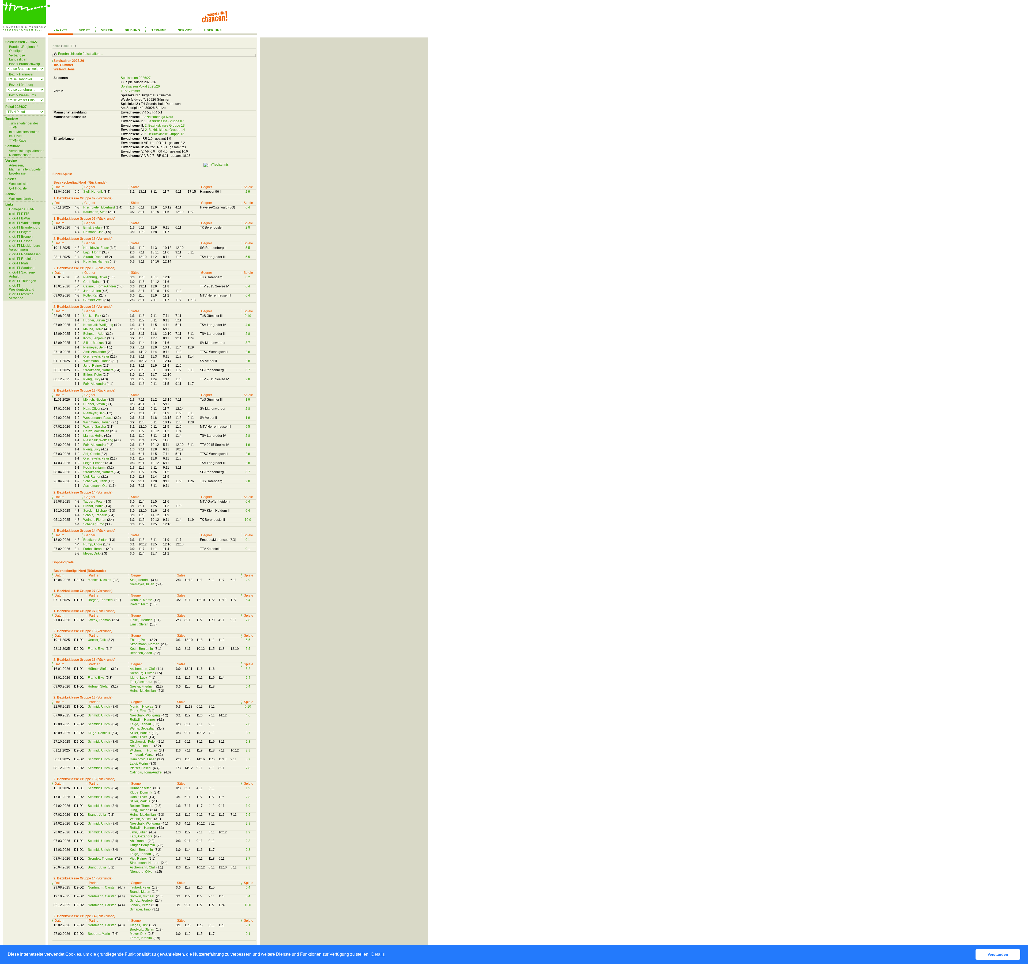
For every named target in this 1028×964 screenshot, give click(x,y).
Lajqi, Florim (92, 252)
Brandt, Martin (93, 506)
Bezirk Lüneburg (21, 85)
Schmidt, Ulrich (99, 706)
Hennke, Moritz (141, 600)
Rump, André (93, 544)
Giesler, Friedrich (142, 686)
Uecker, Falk (92, 316)
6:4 (247, 207)
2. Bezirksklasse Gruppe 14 (165, 130)
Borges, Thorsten (101, 600)
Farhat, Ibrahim (94, 549)
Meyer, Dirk (91, 553)
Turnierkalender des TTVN (24, 125)
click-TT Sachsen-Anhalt (22, 274)
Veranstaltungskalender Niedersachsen (26, 153)
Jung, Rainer (93, 365)
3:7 (247, 343)
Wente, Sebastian (143, 728)
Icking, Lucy (92, 379)
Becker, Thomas (142, 806)
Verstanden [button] (998, 954)
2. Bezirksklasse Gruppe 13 (165, 125)
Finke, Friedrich (141, 620)
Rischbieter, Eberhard (99, 207)
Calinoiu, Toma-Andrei (100, 286)
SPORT (84, 30)
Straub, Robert (94, 257)
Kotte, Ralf (91, 295)
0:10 (248, 316)
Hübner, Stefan (94, 320)
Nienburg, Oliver (95, 277)
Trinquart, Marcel (142, 755)
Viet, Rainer (92, 477)
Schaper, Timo (94, 524)
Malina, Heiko (93, 329)
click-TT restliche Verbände (21, 296)
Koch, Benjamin (95, 338)
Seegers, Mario (99, 934)
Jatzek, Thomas (99, 620)
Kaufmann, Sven (95, 212)
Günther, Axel (93, 300)
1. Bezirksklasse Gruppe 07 (164, 121)
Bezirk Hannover (21, 74)
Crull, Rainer (93, 282)
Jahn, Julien (92, 291)
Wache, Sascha (95, 426)
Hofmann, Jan (93, 232)
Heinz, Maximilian (96, 431)
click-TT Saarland (22, 268)
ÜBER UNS (213, 30)
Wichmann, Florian (97, 361)
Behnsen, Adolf (94, 334)
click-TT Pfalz (18, 263)
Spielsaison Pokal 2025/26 (140, 86)
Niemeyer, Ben (94, 347)
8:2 (247, 277)
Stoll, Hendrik (93, 191)
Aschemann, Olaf (96, 486)
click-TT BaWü (19, 218)
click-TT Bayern (20, 232)
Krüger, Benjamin (143, 845)
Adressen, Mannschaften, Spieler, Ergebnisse (25, 169)
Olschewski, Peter (96, 356)
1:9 (247, 399)
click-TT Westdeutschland (21, 287)
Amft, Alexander (95, 352)
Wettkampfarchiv (21, 199)
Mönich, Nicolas (95, 399)
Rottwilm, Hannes (96, 261)
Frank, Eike (96, 649)
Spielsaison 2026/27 (136, 78)
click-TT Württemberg (24, 223)
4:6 (247, 325)
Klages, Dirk (139, 925)
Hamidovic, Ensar (96, 248)
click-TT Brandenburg (24, 227)
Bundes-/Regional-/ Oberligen (23, 49)
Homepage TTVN (22, 209)
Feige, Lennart (94, 463)
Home (56, 45)
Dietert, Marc (139, 604)
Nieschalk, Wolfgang (98, 325)
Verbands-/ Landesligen (18, 57)
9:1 (247, 540)
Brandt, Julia (97, 815)
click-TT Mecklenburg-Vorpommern (25, 248)
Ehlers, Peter (93, 375)
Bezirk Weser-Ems (22, 95)
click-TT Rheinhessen (25, 254)
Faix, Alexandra (95, 384)
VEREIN (107, 30)
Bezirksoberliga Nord (157, 117)
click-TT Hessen (20, 241)
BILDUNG (132, 30)
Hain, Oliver (92, 409)
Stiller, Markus (93, 343)
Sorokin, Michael (95, 511)
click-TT (60, 30)
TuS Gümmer (130, 91)
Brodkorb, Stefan (95, 540)
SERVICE (185, 30)
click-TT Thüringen (22, 281)
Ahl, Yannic (91, 454)
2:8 (247, 227)
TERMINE (159, 30)
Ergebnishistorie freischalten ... (80, 54)
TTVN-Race (17, 140)
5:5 (247, 248)
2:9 (247, 191)
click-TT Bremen (21, 236)
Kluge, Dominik (99, 733)
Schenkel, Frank (95, 481)
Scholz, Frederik (95, 515)
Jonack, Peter (140, 905)
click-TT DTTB (19, 214)
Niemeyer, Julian (142, 584)
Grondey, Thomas (101, 858)
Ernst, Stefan (93, 227)
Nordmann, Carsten (102, 887)
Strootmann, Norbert (98, 370)
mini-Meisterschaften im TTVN (24, 134)
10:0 (248, 520)
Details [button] (378, 954)
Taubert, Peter (93, 501)
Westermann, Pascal (98, 418)
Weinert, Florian (95, 520)
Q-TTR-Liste (18, 188)
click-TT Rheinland (22, 259)
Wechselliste (18, 184)
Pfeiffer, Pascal (141, 768)
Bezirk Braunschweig (24, 64)
